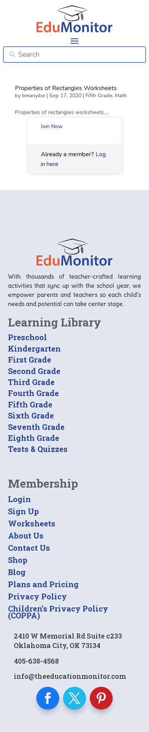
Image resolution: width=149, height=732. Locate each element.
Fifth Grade (99, 95)
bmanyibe (33, 95)
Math (121, 95)
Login (19, 499)
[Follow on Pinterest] (101, 698)
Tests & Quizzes (38, 449)
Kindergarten (34, 348)
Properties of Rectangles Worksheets (66, 88)
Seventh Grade (36, 427)
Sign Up (23, 511)
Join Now (52, 126)
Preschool (27, 337)
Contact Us (29, 548)
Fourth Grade (33, 393)
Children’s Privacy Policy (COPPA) (58, 612)
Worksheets (31, 523)
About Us (26, 535)
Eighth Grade (33, 438)
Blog (17, 572)
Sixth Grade (31, 415)
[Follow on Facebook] (47, 698)
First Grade (29, 359)
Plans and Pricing (43, 584)
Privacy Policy (37, 596)
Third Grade (31, 382)
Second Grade (34, 371)
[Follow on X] (74, 698)
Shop (18, 560)
